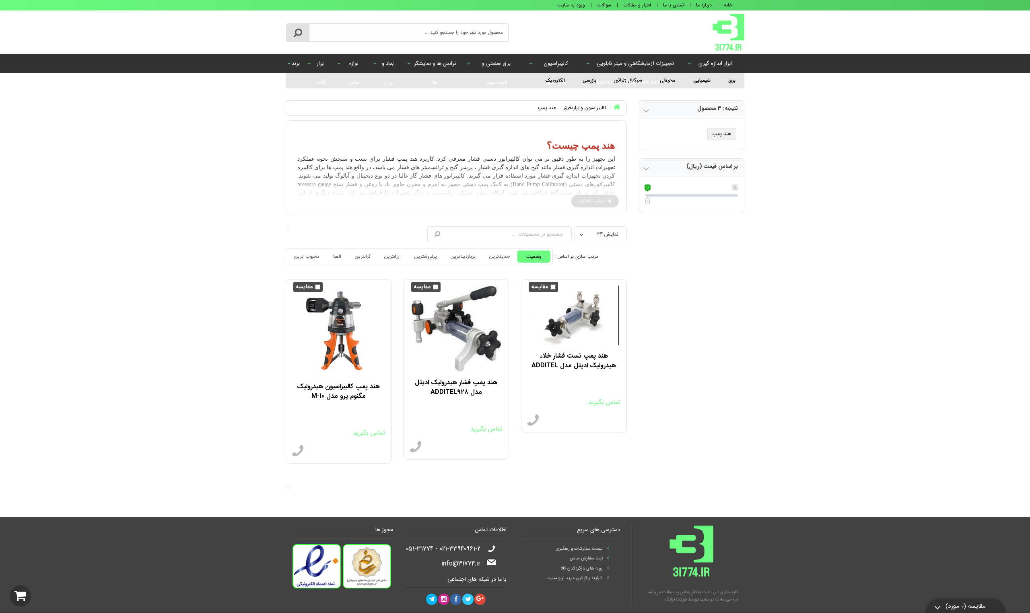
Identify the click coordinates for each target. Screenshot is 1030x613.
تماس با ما (673, 5)
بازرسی (589, 80)
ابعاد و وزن (388, 66)
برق (731, 80)
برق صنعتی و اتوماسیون (496, 66)
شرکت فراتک (676, 599)
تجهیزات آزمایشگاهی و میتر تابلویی (635, 66)
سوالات (604, 5)
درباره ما (704, 5)
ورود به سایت (571, 5)
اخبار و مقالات (637, 5)
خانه (728, 5)
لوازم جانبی (353, 66)
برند (296, 63)
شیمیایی (702, 80)
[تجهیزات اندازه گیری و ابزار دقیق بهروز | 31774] (728, 31)
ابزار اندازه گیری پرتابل (715, 66)
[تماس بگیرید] (533, 420)
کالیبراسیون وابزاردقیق (556, 66)
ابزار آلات (320, 66)
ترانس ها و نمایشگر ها (435, 66)
